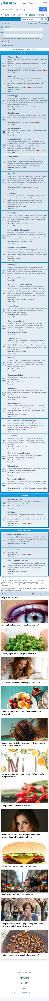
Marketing (24, 978)
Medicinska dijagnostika (17, 247)
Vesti (13, 15)
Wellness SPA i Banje (16, 479)
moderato (39, 70)
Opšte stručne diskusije (17, 535)
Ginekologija (12, 96)
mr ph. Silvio (24, 70)
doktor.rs (24, 495)
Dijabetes (11, 174)
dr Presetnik (36, 107)
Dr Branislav (31, 278)
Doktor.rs (32, 993)
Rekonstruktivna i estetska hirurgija (21, 421)
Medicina (24, 53)
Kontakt (40, 15)
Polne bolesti (12, 157)
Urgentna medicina (15, 375)
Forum (32, 15)
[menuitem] (7, 23)
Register (32, 3)
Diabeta (35, 187)
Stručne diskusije (24, 530)
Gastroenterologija (14, 403)
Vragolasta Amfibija (13, 89)
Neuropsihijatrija (14, 128)
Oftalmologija (12, 388)
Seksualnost (12, 436)
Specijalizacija (13, 550)
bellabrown (17, 590)
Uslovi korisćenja (25, 973)
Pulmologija (12, 265)
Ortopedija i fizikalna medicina (19, 284)
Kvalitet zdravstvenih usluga (18, 453)
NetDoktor (11, 512)
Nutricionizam (13, 113)
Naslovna (5, 15)
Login (24, 3)
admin (45, 70)
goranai (43, 150)
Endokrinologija (14, 338)
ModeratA (32, 70)
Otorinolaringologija (15, 321)
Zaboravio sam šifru (7, 38)
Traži (43, 9)
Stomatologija (13, 306)
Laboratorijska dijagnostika (18, 230)
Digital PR (24, 983)
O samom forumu (14, 499)
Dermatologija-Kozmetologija (19, 139)
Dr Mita (30, 241)
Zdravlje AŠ (22, 15)
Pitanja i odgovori (14, 57)
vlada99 (17, 70)
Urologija (11, 76)
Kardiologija (12, 193)
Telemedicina (12, 466)
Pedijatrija (11, 213)
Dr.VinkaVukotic (38, 87)
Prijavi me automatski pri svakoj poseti (27, 38)
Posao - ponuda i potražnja (18, 561)
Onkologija (11, 358)
